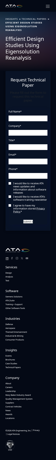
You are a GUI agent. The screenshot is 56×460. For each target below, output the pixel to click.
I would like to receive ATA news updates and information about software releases (29, 188)
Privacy (36, 430)
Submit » (28, 221)
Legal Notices (13, 434)
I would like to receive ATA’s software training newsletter (30, 198)
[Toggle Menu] (48, 6)
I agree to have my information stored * (29, 208)
